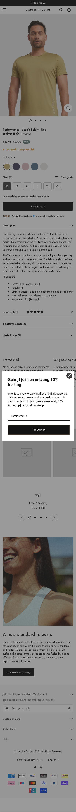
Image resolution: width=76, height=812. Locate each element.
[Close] (69, 375)
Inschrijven (39, 429)
